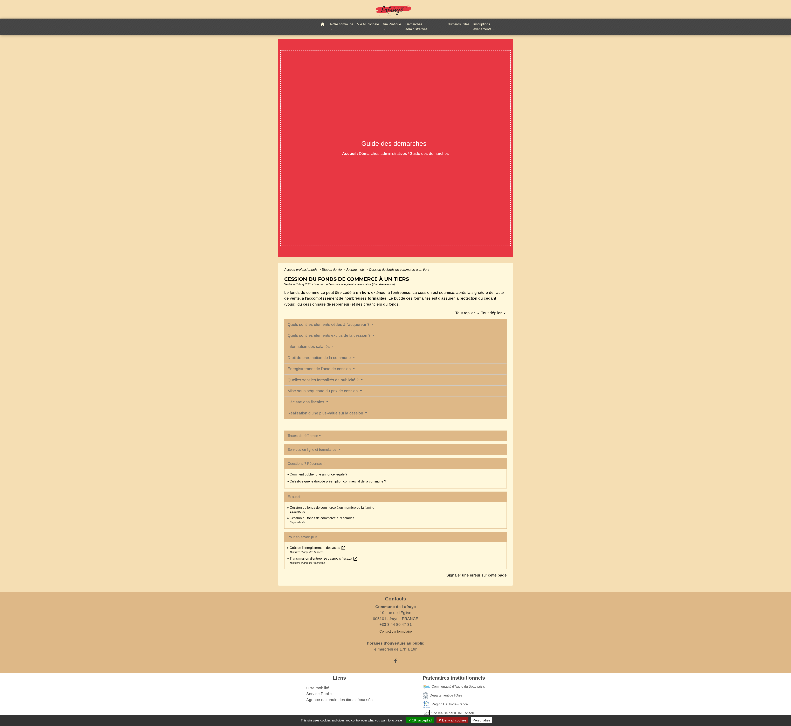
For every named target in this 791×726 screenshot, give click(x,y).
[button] (322, 25)
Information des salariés (309, 346)
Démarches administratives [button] (416, 26)
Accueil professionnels (301, 269)
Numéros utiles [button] (458, 24)
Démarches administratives (383, 153)
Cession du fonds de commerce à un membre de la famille (332, 507)
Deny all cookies (453, 720)
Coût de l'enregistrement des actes (318, 548)
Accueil (349, 153)
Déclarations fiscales (306, 402)
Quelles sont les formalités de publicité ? (324, 380)
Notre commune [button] (341, 24)
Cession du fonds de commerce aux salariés (322, 518)
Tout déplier (494, 313)
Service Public (319, 694)
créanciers (373, 304)
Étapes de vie (332, 269)
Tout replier (467, 313)
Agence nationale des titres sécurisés (339, 700)
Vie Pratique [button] (392, 24)
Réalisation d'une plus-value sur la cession (326, 413)
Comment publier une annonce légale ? (318, 474)
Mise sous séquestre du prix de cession (323, 391)
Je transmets (355, 269)
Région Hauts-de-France (450, 704)
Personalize (481, 720)
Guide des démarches (429, 153)
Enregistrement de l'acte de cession (320, 369)
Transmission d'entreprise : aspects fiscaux (324, 558)
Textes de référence (303, 436)
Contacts (395, 598)
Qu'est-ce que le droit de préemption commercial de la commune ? (338, 481)
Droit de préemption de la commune (320, 357)
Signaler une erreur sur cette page (476, 575)
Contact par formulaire (395, 631)
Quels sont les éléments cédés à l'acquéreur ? (329, 324)
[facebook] (395, 661)
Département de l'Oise (446, 695)
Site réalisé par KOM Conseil (452, 713)
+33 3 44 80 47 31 (395, 624)
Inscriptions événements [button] (482, 26)
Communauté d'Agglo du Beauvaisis (458, 686)
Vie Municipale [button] (368, 24)
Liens (339, 678)
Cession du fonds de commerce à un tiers (399, 269)
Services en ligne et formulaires (312, 450)
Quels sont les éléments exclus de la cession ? (330, 335)
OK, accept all (421, 720)
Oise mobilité (317, 688)
